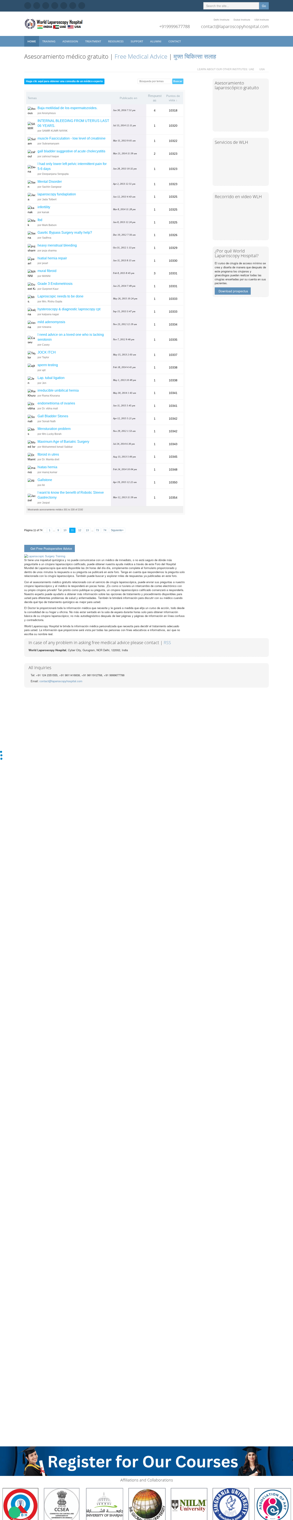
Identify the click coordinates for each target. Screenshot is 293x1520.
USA (262, 69)
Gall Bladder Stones (53, 416)
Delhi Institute (221, 19)
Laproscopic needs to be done (60, 296)
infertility (44, 207)
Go (264, 6)
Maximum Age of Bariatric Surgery (63, 441)
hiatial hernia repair (52, 258)
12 (79, 530)
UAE (251, 69)
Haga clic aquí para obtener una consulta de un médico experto (64, 81)
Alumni (156, 41)
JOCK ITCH (47, 352)
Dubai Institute (242, 19)
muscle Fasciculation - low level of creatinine (72, 138)
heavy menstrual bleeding (57, 245)
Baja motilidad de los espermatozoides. (67, 108)
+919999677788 (174, 26)
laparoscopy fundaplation (57, 194)
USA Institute (261, 19)
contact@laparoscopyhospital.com (235, 26)
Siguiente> (117, 530)
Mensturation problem (54, 429)
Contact (174, 41)
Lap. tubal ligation (51, 378)
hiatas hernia (47, 467)
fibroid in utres (48, 454)
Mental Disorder (50, 181)
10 (64, 530)
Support (137, 41)
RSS (167, 642)
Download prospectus (233, 291)
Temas (32, 98)
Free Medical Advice (141, 56)
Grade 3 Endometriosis (55, 283)
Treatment (93, 41)
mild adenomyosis (51, 322)
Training (49, 41)
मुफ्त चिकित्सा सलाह (195, 56)
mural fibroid (47, 271)
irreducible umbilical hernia (58, 390)
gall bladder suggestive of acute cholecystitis (71, 151)
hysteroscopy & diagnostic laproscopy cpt (69, 309)
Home (31, 41)
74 (104, 530)
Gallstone (45, 480)
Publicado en (128, 98)
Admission (70, 41)
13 (87, 530)
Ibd (40, 220)
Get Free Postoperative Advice (51, 548)
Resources (116, 41)
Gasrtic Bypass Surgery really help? (65, 232)
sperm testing (48, 365)
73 (97, 530)
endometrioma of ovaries (56, 403)
